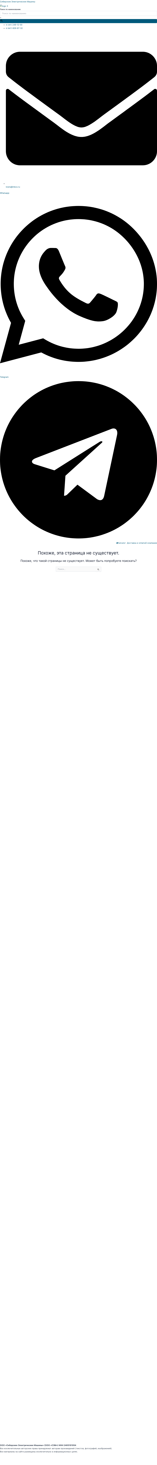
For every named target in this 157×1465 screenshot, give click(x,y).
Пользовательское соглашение (15, 1458)
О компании (151, 543)
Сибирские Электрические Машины (17, 1)
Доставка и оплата (136, 543)
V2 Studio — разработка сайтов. (15, 1462)
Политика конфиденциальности (15, 1455)
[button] (122, 543)
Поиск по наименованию (10, 9)
